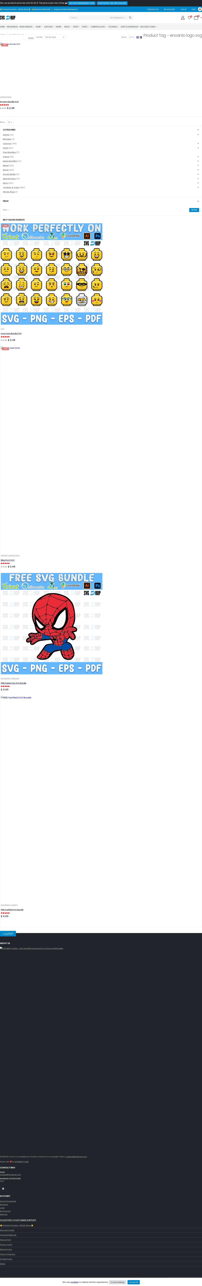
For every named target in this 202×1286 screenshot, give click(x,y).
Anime (58, 26)
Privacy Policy (6, 1244)
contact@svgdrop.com (76, 1156)
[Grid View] (137, 37)
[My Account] (182, 17)
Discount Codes (147, 26)
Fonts (84, 26)
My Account (169, 9)
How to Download (8, 1201)
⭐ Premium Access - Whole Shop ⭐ (15, 9)
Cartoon (48, 26)
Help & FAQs (5, 1240)
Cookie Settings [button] (117, 1282)
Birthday (7, 139)
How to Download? (130, 26)
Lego (2, 329)
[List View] (140, 37)
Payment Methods (8, 1235)
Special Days (9, 178)
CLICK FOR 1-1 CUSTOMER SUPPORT (18, 1220)
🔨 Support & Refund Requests (65, 9)
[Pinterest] (200, 9)
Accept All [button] (133, 1282)
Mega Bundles (26, 26)
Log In (183, 9)
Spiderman (15, 679)
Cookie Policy (6, 1259)
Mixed (6, 165)
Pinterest (3, 1189)
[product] (51, 624)
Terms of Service (7, 1254)
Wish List (3, 1214)
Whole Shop (9, 191)
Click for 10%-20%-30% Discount (112, 3)
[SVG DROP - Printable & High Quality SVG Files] (7, 18)
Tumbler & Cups (98, 26)
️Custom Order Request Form (81, 3)
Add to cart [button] (46, 47)
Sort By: (39, 37)
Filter (194, 210)
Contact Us (152, 9)
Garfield (14, 905)
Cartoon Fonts (5, 97)
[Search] (130, 17)
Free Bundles (12, 26)
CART (194, 9)
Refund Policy (6, 1249)
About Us (4, 1204)
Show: (124, 37)
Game (38, 26)
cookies (74, 1282)
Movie (67, 26)
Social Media (9, 174)
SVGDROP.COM (22, 1161)
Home (2, 26)
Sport (76, 26)
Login (2, 1208)
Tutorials (112, 26)
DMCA (2, 1264)
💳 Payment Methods (41, 9)
